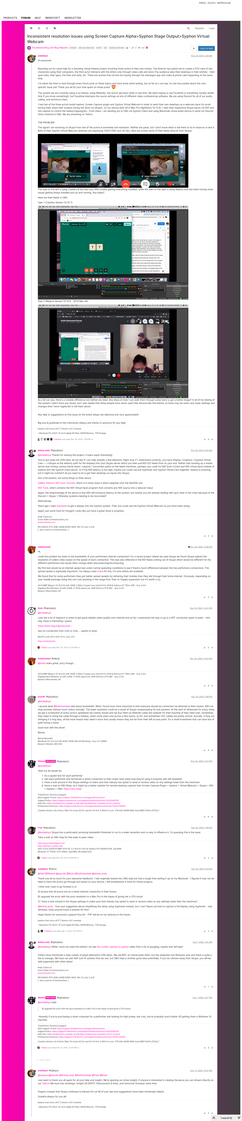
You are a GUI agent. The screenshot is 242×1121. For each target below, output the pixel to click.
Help (38, 17)
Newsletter (73, 17)
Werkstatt (52, 17)
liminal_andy (44, 450)
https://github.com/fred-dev (50, 846)
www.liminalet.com (46, 522)
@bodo (42, 663)
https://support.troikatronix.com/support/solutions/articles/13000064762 (85, 800)
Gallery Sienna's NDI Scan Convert (56, 482)
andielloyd (43, 56)
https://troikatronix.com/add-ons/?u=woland (100, 803)
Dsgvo (212, 2)
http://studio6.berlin (46, 641)
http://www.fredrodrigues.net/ (51, 843)
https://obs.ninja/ (73, 788)
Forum (25, 17)
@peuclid (61, 873)
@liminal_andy (99, 873)
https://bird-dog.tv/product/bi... (55, 625)
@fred (41, 873)
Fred (40, 827)
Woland (41, 761)
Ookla (100, 571)
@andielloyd (58, 450)
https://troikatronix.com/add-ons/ (62, 803)
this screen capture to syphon (113, 946)
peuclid (41, 696)
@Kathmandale (62, 706)
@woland (43, 1075)
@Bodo (57, 659)
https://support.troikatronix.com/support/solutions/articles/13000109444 (92, 806)
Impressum (223, 2)
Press (202, 2)
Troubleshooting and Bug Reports (50, 47)
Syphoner (61, 505)
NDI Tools (43, 487)
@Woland (50, 873)
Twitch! (46, 1083)
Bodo (40, 608)
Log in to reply (206, 48)
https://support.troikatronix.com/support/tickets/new (81, 797)
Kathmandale (44, 547)
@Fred (53, 869)
